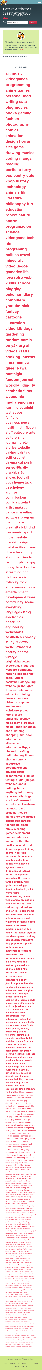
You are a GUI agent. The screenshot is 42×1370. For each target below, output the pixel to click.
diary (28, 294)
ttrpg (27, 612)
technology (16, 186)
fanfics (25, 1249)
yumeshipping (9, 1294)
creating (31, 1238)
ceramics (32, 1226)
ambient (26, 1210)
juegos (30, 780)
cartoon (10, 907)
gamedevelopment (18, 833)
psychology (15, 487)
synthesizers (22, 1299)
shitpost (21, 1274)
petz (31, 1222)
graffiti (7, 1222)
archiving (8, 1346)
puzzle (9, 863)
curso (7, 1224)
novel (27, 1105)
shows (11, 477)
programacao (10, 1206)
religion (12, 562)
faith (13, 1335)
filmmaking (11, 1056)
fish (24, 852)
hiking (21, 903)
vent (8, 1091)
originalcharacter (24, 1290)
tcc (14, 1178)
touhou (10, 947)
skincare (9, 1157)
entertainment (17, 592)
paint (30, 1346)
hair (7, 1210)
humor (30, 958)
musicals (24, 965)
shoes (20, 1192)
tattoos (27, 1165)
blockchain (28, 1269)
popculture (17, 943)
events (29, 856)
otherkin (16, 1190)
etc (25, 442)
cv (19, 1231)
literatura (10, 1082)
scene (29, 602)
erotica (8, 1247)
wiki (26, 881)
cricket (8, 1197)
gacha (7, 1228)
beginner (17, 1335)
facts (12, 1310)
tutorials (20, 1251)
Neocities (9, 1359)
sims (20, 1296)
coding (12, 158)
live (34, 1256)
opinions (7, 1342)
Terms (16, 1366)
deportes (17, 990)
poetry (19, 175)
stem (29, 1308)
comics (12, 130)
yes (7, 1167)
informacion (31, 1278)
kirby (25, 1192)
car (26, 1079)
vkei (17, 999)
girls (18, 1111)
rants (12, 1222)
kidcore (8, 1203)
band (22, 808)
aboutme (12, 557)
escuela (9, 1135)
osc (23, 958)
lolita (24, 1108)
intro (18, 910)
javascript (23, 647)
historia (20, 1100)
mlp (21, 735)
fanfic (19, 889)
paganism (8, 1305)
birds (20, 788)
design (12, 141)
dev (16, 1085)
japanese (11, 808)
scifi (9, 457)
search (23, 1197)
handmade (15, 1269)
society (29, 1244)
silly (21, 437)
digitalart (19, 522)
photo (20, 856)
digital (20, 780)
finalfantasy (25, 1328)
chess (31, 921)
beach (19, 1310)
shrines (19, 1249)
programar (10, 1152)
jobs (23, 1337)
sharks (28, 1097)
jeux (17, 1324)
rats (7, 1215)
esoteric (8, 1251)
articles (28, 1267)
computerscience (12, 1144)
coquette (21, 925)
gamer (8, 1146)
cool (26, 572)
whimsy (31, 936)
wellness (28, 1219)
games (24, 90)
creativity (13, 527)
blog (10, 107)
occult (10, 821)
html (9, 243)
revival (16, 1294)
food (27, 95)
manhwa (30, 1088)
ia (14, 1283)
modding (11, 929)
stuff (9, 432)
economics (14, 1176)
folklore (14, 1251)
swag (16, 1025)
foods (30, 1025)
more (19, 1305)
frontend (22, 1330)
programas (15, 1185)
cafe (19, 1108)
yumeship (32, 1130)
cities (16, 1342)
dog (8, 943)
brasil (8, 1063)
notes (30, 1249)
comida (11, 502)
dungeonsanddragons (11, 1326)
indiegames (12, 1018)
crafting (24, 751)
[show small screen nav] (39, 2)
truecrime (27, 1172)
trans (32, 547)
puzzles (21, 929)
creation (22, 1206)
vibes (18, 1283)
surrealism (9, 1165)
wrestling (20, 1037)
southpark (30, 1157)
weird (10, 647)
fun (30, 203)
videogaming (30, 1206)
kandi (8, 1160)
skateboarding (14, 896)
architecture (14, 706)
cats (23, 101)
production (21, 1047)
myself (9, 996)
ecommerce (19, 1097)
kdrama (33, 1174)
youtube (13, 305)
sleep (24, 825)
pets (20, 690)
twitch (29, 1037)
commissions (16, 497)
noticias (16, 1285)
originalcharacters (18, 661)
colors (18, 1188)
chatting (16, 1167)
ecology (26, 1133)
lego (28, 1149)
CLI (19, 1363)
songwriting (9, 1296)
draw (7, 1119)
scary (13, 1203)
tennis (32, 1210)
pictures (10, 1053)
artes (31, 1135)
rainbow (26, 1324)
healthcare (9, 1188)
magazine (17, 1226)
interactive (27, 939)
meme (30, 910)
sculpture (13, 1194)
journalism (20, 932)
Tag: (4, 22)
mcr (34, 1122)
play (23, 1260)
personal (14, 95)
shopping (12, 735)
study (10, 641)
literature (14, 198)
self (31, 1340)
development (16, 597)
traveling (18, 996)
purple (25, 1183)
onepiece (14, 1247)
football (23, 477)
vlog (18, 1082)
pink (25, 305)
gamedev (14, 271)
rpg (32, 562)
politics (12, 254)
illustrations (23, 1258)
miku (7, 1154)
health (10, 427)
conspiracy (23, 1201)
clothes (11, 577)
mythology (12, 965)
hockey (8, 1185)
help (7, 1133)
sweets (7, 1283)
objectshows (19, 1006)
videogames (17, 78)
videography (10, 1130)
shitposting (25, 1222)
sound (21, 1172)
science (13, 232)
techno (26, 1163)
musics (7, 1281)
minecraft (14, 260)
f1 (27, 1103)
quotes (18, 1238)
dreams (19, 867)
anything (11, 792)
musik (30, 1328)
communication (15, 1281)
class (7, 1299)
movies (21, 107)
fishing (30, 1185)
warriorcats (25, 1152)
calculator (16, 1292)
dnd (32, 527)
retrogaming (29, 1127)
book (29, 735)
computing (17, 1116)
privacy (16, 1028)
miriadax (18, 1321)
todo (21, 1292)
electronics (14, 617)
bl (33, 1002)
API (29, 1363)
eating (29, 1197)
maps (27, 1174)
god (13, 1100)
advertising (8, 1315)
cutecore (21, 432)
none (15, 1063)
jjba (29, 1240)
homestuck (23, 482)
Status (35, 1363)
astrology (17, 881)
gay (32, 665)
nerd (33, 1152)
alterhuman (9, 1233)
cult (20, 1328)
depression (24, 1226)
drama (17, 1169)
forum (20, 1160)
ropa (28, 1169)
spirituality (25, 669)
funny (10, 567)
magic (10, 727)
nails (15, 1217)
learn (7, 1194)
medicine (11, 914)
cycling (24, 1240)
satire (27, 1294)
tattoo (7, 1235)
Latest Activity (16, 9)
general (33, 1215)
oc (8, 345)
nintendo (11, 751)
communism (23, 1034)
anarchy (8, 1253)
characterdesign (17, 987)
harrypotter (26, 1228)
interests (22, 837)
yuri (8, 900)
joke (22, 1321)
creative (28, 723)
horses (21, 1122)
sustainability (10, 1219)
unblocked (18, 1127)
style (32, 999)
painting (23, 452)
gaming (25, 113)
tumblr (25, 1141)
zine (20, 954)
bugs (28, 796)
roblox (11, 215)
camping (26, 1272)
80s (32, 1105)
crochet (19, 457)
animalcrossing (9, 1317)
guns (22, 1262)
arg (22, 345)
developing (23, 1335)
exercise (20, 1312)
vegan (20, 1315)
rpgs (29, 1056)
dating (13, 1321)
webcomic (15, 396)
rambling (25, 1317)
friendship (15, 1201)
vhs (29, 1183)
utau (32, 1041)
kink (33, 1324)
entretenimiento (9, 1328)
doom (19, 1141)
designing (26, 1072)
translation (10, 1138)
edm (30, 1178)
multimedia (19, 1138)
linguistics (12, 870)
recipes (9, 1002)
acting (22, 1103)
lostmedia (24, 1278)
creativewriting (25, 1283)
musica (28, 152)
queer (11, 368)
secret (23, 1344)
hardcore (27, 1190)
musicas (29, 1247)
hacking (11, 674)
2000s (11, 283)
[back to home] (3, 3)
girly (12, 1119)
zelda (14, 1308)
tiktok (11, 1167)
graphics (12, 472)
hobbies (22, 674)
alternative (12, 743)
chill (28, 1188)
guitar (31, 567)
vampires (18, 849)
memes (22, 362)
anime (11, 90)
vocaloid (26, 407)
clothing (18, 731)
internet (28, 356)
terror (7, 1208)
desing (7, 1312)
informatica (13, 739)
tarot (8, 881)
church (7, 1290)
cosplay (24, 718)
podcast (30, 1053)
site (13, 804)
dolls (19, 841)
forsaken (21, 1269)
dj (15, 1125)
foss (18, 1244)
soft (24, 1247)
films (27, 390)
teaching (27, 950)
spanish (25, 999)
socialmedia (22, 1069)
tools (32, 1079)
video (10, 328)
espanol (28, 1312)
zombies (32, 1333)
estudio (29, 1256)
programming (18, 84)
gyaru (29, 903)
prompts (28, 1342)
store (29, 1108)
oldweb (10, 702)
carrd (21, 976)
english (10, 910)
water (15, 1231)
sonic (22, 577)
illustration (15, 322)
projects (11, 812)
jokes (7, 1344)
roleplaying (23, 993)
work (17, 852)
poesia (24, 1224)
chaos (9, 1278)
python (31, 932)
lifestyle (20, 537)
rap (24, 910)
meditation (30, 1285)
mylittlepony (22, 1256)
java (33, 1172)
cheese (20, 1324)
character (9, 1256)
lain (32, 889)
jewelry (9, 1060)
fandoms (22, 698)
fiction (31, 427)
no (25, 996)
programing (16, 249)
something (8, 1324)
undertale (12, 718)
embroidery (31, 1310)
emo (22, 402)
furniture (8, 1240)
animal (26, 1276)
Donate (13, 1363)
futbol (9, 874)
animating (30, 1299)
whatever (9, 1125)
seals (7, 1258)
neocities (31, 1276)
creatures (30, 1319)
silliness (27, 1330)
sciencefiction (25, 1215)
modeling (23, 1176)
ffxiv (26, 1041)
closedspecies (10, 1238)
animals (13, 192)
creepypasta (24, 918)
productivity (8, 1335)
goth (9, 482)
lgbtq (28, 552)
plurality (32, 1125)
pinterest (10, 1047)
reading (12, 164)
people (29, 1167)
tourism (8, 1199)
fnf (16, 972)
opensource (9, 1169)
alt (27, 1009)
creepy (13, 1133)
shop (9, 731)
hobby (23, 979)
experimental (14, 776)
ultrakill (31, 1274)
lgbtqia (14, 1160)
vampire (24, 1265)
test (8, 412)
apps (16, 892)
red (11, 1333)
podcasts (9, 1181)
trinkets (8, 1149)
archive (11, 492)
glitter (12, 1276)
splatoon (11, 918)
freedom (19, 1183)
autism (10, 841)
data (29, 1006)
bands (13, 1183)
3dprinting (21, 1157)
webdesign (13, 686)
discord (17, 714)
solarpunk (22, 1287)
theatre (22, 812)
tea (30, 1103)
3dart (14, 1244)
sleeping (20, 829)
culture (11, 437)
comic (26, 339)
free (19, 914)
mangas (24, 1178)
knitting (29, 849)
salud (21, 1163)
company (8, 1269)
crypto (20, 816)
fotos (26, 1308)
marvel (18, 885)
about (22, 784)
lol (20, 1021)
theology (18, 1222)
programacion (18, 226)
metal (10, 547)
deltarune (13, 622)
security (10, 999)
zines (31, 597)
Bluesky (32, 1359)
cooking (13, 356)
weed (28, 1154)
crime (11, 1301)
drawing (13, 152)
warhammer (8, 1330)
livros (17, 1103)
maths (14, 1091)
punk (28, 462)
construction (22, 1130)
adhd (31, 1290)
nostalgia (14, 373)
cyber (19, 1133)
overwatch (24, 1310)
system (10, 867)
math (20, 427)
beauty (11, 651)
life (26, 271)
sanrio (17, 532)
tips (28, 1335)
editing (20, 547)
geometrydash (30, 1326)
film (24, 192)
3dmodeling (12, 1076)
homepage (9, 1190)
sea (19, 1349)
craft (22, 1015)
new (15, 1301)
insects (15, 1149)
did (29, 1224)
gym (25, 885)
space (17, 412)
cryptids (21, 1242)
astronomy (19, 759)
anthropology (21, 1208)
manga (25, 158)
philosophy (16, 203)
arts (32, 432)
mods (15, 1233)
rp (7, 987)
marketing (24, 512)
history (22, 181)
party (32, 1301)
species (8, 1276)
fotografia (10, 1034)
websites (11, 784)
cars (31, 402)
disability (14, 1305)
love (9, 277)
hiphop (22, 1018)
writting (23, 1188)
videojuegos (17, 266)
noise (8, 1028)
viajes (7, 1301)
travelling (10, 1072)
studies (27, 1333)
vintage (11, 657)
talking (19, 1240)
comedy (29, 637)
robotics (18, 1060)
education (15, 209)
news (25, 422)
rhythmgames (9, 1285)
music (17, 73)
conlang (14, 1260)
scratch (8, 1108)
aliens (26, 896)
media (11, 402)
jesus (8, 1111)
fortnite (10, 972)
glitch (13, 1240)
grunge (9, 1079)
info (21, 792)
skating (20, 1125)
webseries (18, 1210)
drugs (20, 1233)
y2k (14, 345)
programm (8, 1321)
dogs (28, 328)
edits (10, 1344)
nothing (11, 788)
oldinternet (15, 1287)
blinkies (29, 776)
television (21, 845)
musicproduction (11, 1249)
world (28, 1176)
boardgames (12, 1050)
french (17, 1258)
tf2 (29, 1047)
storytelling (28, 682)
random (13, 339)
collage (22, 1056)
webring (28, 1337)
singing (19, 755)
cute (30, 175)
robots (19, 947)
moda (9, 723)
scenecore (11, 1044)
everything (14, 607)
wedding (27, 1199)
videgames (16, 1337)
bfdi (29, 1018)
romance (11, 856)
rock (23, 582)
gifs (22, 1002)
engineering (15, 627)
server (14, 1262)
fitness (29, 755)
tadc (14, 1330)
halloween (25, 1194)
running (25, 1028)
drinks (14, 1344)
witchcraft (12, 800)
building (23, 1231)
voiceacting (9, 1242)
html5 (9, 829)
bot (12, 1272)
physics (11, 772)
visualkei (25, 1315)
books (11, 113)
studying (28, 990)
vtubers (18, 1119)
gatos (20, 772)
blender (28, 983)
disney (24, 1285)
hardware (21, 1154)
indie (9, 537)
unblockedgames (13, 1303)
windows (11, 921)
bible (31, 1194)
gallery (12, 961)
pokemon (14, 294)
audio (8, 1006)
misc (14, 1108)
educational (12, 1088)
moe (11, 1290)
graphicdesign (17, 542)
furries (30, 816)
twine (23, 1114)
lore (8, 714)
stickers (30, 1095)
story (10, 587)
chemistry (9, 1103)
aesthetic (14, 390)
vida (21, 1190)
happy (34, 1337)
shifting (17, 1330)
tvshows (29, 804)
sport (27, 532)
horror (25, 141)
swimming (14, 1163)
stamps (15, 900)
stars (8, 1009)
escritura (18, 1265)
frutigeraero (23, 821)
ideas (22, 1174)
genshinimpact (28, 1233)
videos (12, 351)
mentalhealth (13, 878)
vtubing (24, 1305)
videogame (15, 237)
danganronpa (12, 1015)
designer (22, 1333)
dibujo (21, 1276)
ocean (30, 987)
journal (26, 379)
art (8, 73)
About (6, 1363)
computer (22, 702)
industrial (29, 1296)
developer (28, 914)
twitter (11, 1312)
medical (23, 1167)
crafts (24, 351)
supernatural (11, 1141)
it (6, 690)
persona (24, 1144)
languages (14, 612)
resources (11, 954)
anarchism (21, 1095)
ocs (9, 175)
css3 (30, 1324)
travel (25, 254)
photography (17, 124)
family (9, 932)
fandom (12, 379)
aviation (28, 1217)
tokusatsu (28, 1344)
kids (19, 1260)
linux (10, 362)
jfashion (10, 983)
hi (31, 1165)
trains (25, 1119)
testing (10, 780)
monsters (9, 1172)
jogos (9, 892)
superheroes (27, 1253)
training (16, 1290)
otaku (24, 1213)
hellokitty (19, 1079)
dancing (10, 889)
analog (8, 1176)
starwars (30, 1114)
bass (24, 1312)
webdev (21, 1105)
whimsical (30, 1305)
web (28, 277)
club (18, 1340)
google (21, 1303)
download (8, 1349)
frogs (16, 1219)
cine (14, 993)
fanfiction (13, 417)
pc (29, 1119)
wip (8, 804)
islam (15, 1312)
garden (19, 1228)
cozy (22, 1085)
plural (19, 1194)
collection (9, 1127)
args (14, 1105)
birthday (22, 921)
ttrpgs (26, 747)
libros (9, 849)
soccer (29, 690)
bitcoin (8, 1163)
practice (23, 1267)
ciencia (7, 1333)
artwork (15, 1181)
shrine (9, 1025)
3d (22, 472)
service (8, 1201)
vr (20, 870)
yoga (26, 1125)
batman (28, 1260)
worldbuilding (18, 385)
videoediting (17, 1146)
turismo (11, 1215)
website (24, 447)
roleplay (12, 582)
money (29, 792)
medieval (20, 1199)
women (17, 1215)
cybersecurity (15, 796)
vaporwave (13, 763)
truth (20, 1253)
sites (11, 1224)
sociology (9, 1174)
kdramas (13, 1228)
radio (9, 755)
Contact (24, 1366)
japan (18, 727)
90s (19, 467)
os (6, 1278)
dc (14, 1157)
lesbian (25, 1082)
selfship (8, 1260)
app (18, 907)
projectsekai (25, 1346)
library (19, 1213)
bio (29, 929)
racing (14, 1199)
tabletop (22, 1169)
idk (19, 328)
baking (11, 452)
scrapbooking (31, 1213)
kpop (10, 181)
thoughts (27, 686)
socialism (21, 1165)
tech (31, 237)
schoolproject (31, 1231)
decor (21, 1272)
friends (26, 557)
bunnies (10, 1012)
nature (24, 215)
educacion (12, 694)
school (23, 283)
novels (23, 972)
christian (24, 1203)
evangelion (9, 1308)
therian (13, 1154)
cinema (11, 462)
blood (24, 1296)
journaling (14, 442)
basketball (12, 682)
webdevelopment (15, 936)
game (19, 147)
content (8, 1265)
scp (6, 1303)
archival (13, 1346)
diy (25, 467)
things (21, 1092)
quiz (14, 1278)
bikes (26, 1274)
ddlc (32, 1342)
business (13, 422)
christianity (28, 1021)
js (14, 1188)
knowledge (31, 1201)
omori (22, 1088)
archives (26, 1251)
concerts (28, 1242)
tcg (20, 1337)
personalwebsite (16, 767)
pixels (28, 943)
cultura (15, 1172)
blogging (14, 288)
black (15, 1310)
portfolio (13, 169)
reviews (22, 641)
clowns (24, 1111)
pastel (15, 1122)
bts (18, 1072)
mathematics (13, 950)
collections (24, 1319)
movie (18, 723)
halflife (12, 1342)
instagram (8, 1287)
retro (18, 277)
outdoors (10, 1069)
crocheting (9, 1231)
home (23, 1025)
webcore (11, 669)
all (31, 845)
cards (20, 1247)
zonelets (10, 1037)
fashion (12, 118)
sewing (20, 587)
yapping (12, 1208)
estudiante (21, 1217)
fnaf (31, 674)
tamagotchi (27, 1321)
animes (10, 816)
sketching (16, 1174)
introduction (13, 958)
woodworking (22, 1342)
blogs (24, 665)
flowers (10, 698)
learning (12, 407)
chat (8, 759)
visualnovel (26, 1181)
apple (21, 1281)
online (9, 990)
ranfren (18, 1344)
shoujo (18, 1278)
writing (12, 101)
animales (26, 1146)
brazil (18, 1203)
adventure (11, 976)
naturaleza (32, 1335)
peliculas (11, 903)
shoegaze (16, 1267)
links (24, 968)
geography (25, 1050)
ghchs (9, 968)
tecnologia (13, 825)
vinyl (12, 1283)
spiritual (24, 1326)
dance (10, 512)
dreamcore (12, 979)
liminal (12, 1235)
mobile (23, 1244)
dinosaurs (24, 1076)
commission (9, 1292)
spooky (20, 1317)
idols (28, 1301)
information (13, 747)
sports (11, 220)
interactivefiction (9, 1319)
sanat (31, 1272)
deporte (31, 1111)
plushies (21, 1031)
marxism (8, 1310)
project (24, 710)
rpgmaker (15, 1253)
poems (9, 852)
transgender (21, 874)
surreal (21, 1219)
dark (22, 1009)
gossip (15, 1317)
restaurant (23, 1185)
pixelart (24, 502)
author (19, 1178)
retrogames (9, 1217)
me (8, 522)
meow (28, 1002)
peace (27, 1340)
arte (9, 147)
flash (30, 1144)
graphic (28, 1060)
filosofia (15, 1296)
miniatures (13, 1340)
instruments (15, 1315)
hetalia (18, 1235)
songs (19, 1041)
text (17, 1206)
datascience (14, 1349)
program (27, 517)
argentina (22, 1340)
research (26, 800)
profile (10, 845)
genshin (10, 860)
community (14, 602)
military (26, 1292)
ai (27, 345)
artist (10, 507)
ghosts (16, 1242)
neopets (16, 1328)
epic (15, 1165)
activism (22, 1044)
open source (17, 1359)
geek (16, 1276)
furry (26, 169)
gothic (9, 885)
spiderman (8, 1262)
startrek (8, 1272)
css (8, 532)
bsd (20, 1181)
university (24, 1238)
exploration (30, 1315)
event (17, 1152)
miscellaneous (9, 1337)
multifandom (17, 1319)
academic (9, 1244)
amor (8, 993)
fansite (15, 1009)
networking (9, 1226)
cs (20, 1285)
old (7, 1116)
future (24, 1301)
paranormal (11, 1021)
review (12, 1265)
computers (15, 300)
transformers (11, 1095)
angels (8, 1183)
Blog (24, 1363)
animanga (9, 1178)
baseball (16, 1135)
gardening (15, 334)
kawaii (23, 368)
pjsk (16, 1002)
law (17, 1012)
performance (28, 1262)
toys (26, 889)
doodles (16, 1272)
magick (19, 1326)
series (10, 467)
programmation (13, 1274)
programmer (30, 1138)
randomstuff (28, 1303)
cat (20, 462)
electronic (9, 1097)
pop (10, 1116)
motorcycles (16, 1333)
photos (23, 651)
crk (32, 1267)
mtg (18, 1262)
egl (19, 1197)
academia (31, 1192)
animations (27, 900)
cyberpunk (13, 665)
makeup (21, 507)
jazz (18, 1114)
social (9, 678)
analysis (14, 1197)
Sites (5, 17)
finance (10, 837)
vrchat (19, 1301)
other (27, 841)
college (8, 1122)
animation (14, 135)
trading (22, 1149)
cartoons (14, 317)
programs (30, 1265)
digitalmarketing (11, 1213)
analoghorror (25, 1235)
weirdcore (12, 710)
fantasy (12, 311)
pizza (17, 968)
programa (30, 1208)
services (24, 1135)
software (12, 517)
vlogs (11, 1258)
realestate (27, 1116)
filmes (29, 1066)
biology (26, 694)
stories (11, 447)
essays (26, 870)
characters (14, 552)
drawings (26, 907)
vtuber (19, 678)
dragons (22, 961)
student (9, 1085)
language (29, 727)
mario (13, 1111)
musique (21, 1294)
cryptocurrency (14, 1299)
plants (24, 562)
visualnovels (21, 863)
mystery (10, 925)
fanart (20, 567)
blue (22, 1066)
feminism (10, 1041)
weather (31, 1160)
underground (28, 1281)
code (31, 587)
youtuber (28, 1287)
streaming (13, 572)
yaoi (20, 804)
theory (15, 1256)
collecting (22, 860)
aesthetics (14, 637)
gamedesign (13, 939)
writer (33, 1240)
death (22, 1063)
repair (13, 1324)
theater (8, 1100)
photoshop (18, 1346)
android (9, 1105)
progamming (12, 1066)
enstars (11, 1210)
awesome (29, 1092)
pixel (22, 1012)
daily (7, 1274)
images (28, 1122)
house (22, 1308)
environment (11, 1114)
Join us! (21, 49)
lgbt (24, 527)
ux (29, 1258)
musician (8, 1340)
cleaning (14, 1192)
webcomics (14, 632)
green (25, 1160)
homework (17, 1224)
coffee (12, 690)
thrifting (8, 1192)
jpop (25, 1100)
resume (26, 878)
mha (18, 1308)
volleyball (20, 1053)
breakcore (11, 1031)
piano (19, 983)
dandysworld (9, 1267)
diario (32, 1330)
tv (33, 385)
